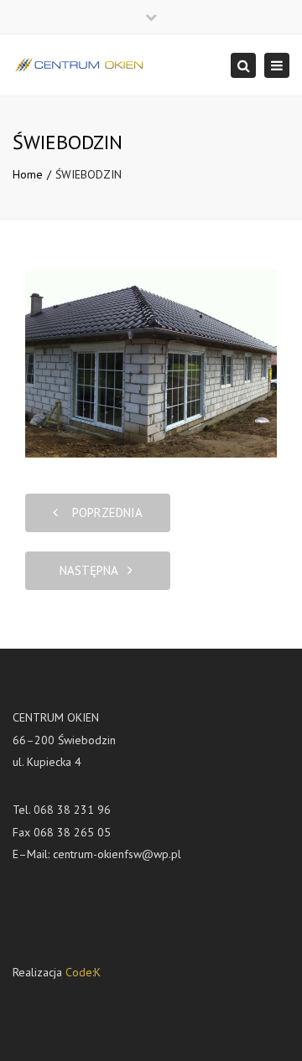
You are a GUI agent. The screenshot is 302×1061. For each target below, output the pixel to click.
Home (28, 174)
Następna (94, 570)
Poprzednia (102, 512)
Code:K (83, 972)
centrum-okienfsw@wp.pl (117, 854)
